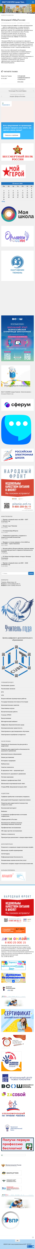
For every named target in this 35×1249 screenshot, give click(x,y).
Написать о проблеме (11, 135)
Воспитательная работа (9, 711)
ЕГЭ (2, 692)
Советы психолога (7, 767)
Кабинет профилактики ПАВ (11, 780)
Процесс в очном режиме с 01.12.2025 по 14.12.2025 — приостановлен (15, 542)
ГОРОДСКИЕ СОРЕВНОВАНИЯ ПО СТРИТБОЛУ (24, 77)
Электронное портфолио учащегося (13, 734)
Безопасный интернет (8, 808)
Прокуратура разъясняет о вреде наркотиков (16, 837)
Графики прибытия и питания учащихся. (15, 796)
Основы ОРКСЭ (6, 715)
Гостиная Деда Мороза (10, 531)
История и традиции (8, 760)
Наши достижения (7, 757)
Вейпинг (4, 811)
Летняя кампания (7, 777)
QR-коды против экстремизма (11, 831)
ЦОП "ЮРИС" (27, 1244)
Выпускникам (6, 718)
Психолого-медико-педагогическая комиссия (17, 863)
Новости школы (7, 15)
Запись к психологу (8, 834)
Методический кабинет (9, 721)
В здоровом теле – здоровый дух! (12, 770)
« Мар (3, 201)
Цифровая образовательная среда (12, 725)
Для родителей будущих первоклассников (16, 800)
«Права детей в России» (9, 819)
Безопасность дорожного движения (13, 774)
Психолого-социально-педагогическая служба (17, 847)
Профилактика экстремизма (11, 827)
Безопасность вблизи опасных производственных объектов (11, 823)
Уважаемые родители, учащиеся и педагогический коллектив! (13, 536)
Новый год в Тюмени (10, 526)
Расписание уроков (7, 685)
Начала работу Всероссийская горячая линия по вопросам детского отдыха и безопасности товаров (17, 550)
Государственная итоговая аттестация (14, 702)
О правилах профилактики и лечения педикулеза (14, 815)
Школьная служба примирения (12, 850)
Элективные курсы (7, 708)
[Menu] (33, 2)
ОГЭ (2, 695)
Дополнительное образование (11, 754)
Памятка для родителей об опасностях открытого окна (14, 804)
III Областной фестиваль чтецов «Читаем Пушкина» (16, 557)
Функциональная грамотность (11, 728)
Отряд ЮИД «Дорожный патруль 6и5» (14, 787)
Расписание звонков (8, 688)
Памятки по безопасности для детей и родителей (14, 745)
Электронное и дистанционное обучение (15, 731)
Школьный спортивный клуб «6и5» (13, 783)
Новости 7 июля (6, 76)
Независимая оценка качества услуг (14, 860)
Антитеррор (5, 853)
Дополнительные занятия (10, 705)
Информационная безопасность (12, 857)
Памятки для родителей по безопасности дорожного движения (15, 750)
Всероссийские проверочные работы (13, 698)
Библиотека (5, 764)
